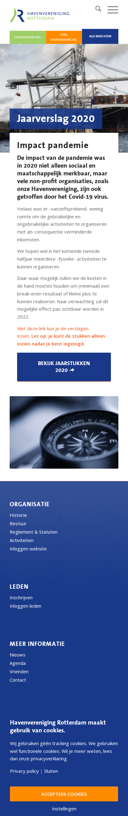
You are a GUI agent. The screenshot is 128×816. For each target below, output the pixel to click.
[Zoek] (95, 9)
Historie (18, 515)
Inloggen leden (25, 606)
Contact (18, 680)
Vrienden (19, 671)
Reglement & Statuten (33, 532)
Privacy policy (24, 771)
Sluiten (51, 771)
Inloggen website (28, 548)
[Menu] (109, 9)
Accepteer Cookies (64, 794)
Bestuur (18, 523)
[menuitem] (95, 9)
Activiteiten (22, 540)
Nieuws (17, 654)
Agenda (18, 663)
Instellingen (64, 808)
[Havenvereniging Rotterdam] (41, 14)
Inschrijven (21, 597)
